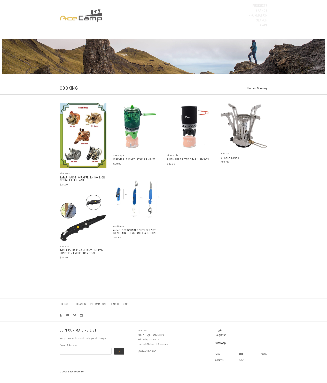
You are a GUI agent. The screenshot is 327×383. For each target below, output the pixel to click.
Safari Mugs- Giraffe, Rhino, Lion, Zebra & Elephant (83, 179)
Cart (263, 25)
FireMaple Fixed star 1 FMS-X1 (188, 159)
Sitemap (220, 342)
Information (257, 15)
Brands (261, 11)
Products (259, 6)
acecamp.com (76, 371)
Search (261, 20)
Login (218, 330)
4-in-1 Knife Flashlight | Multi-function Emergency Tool (81, 252)
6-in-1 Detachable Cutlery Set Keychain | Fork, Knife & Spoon (134, 232)
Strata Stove (230, 157)
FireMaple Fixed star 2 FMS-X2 (134, 159)
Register (220, 334)
